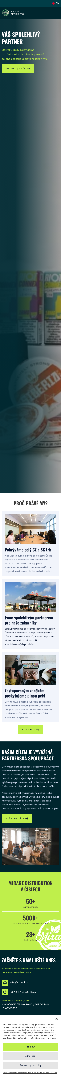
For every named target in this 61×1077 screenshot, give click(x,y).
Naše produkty (15, 818)
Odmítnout (31, 1056)
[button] (56, 1018)
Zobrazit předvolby (30, 1065)
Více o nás (28, 729)
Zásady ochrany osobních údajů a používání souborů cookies (30, 1073)
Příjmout (30, 1047)
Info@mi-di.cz (18, 982)
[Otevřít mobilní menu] (57, 13)
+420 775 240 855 (22, 992)
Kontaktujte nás (16, 68)
